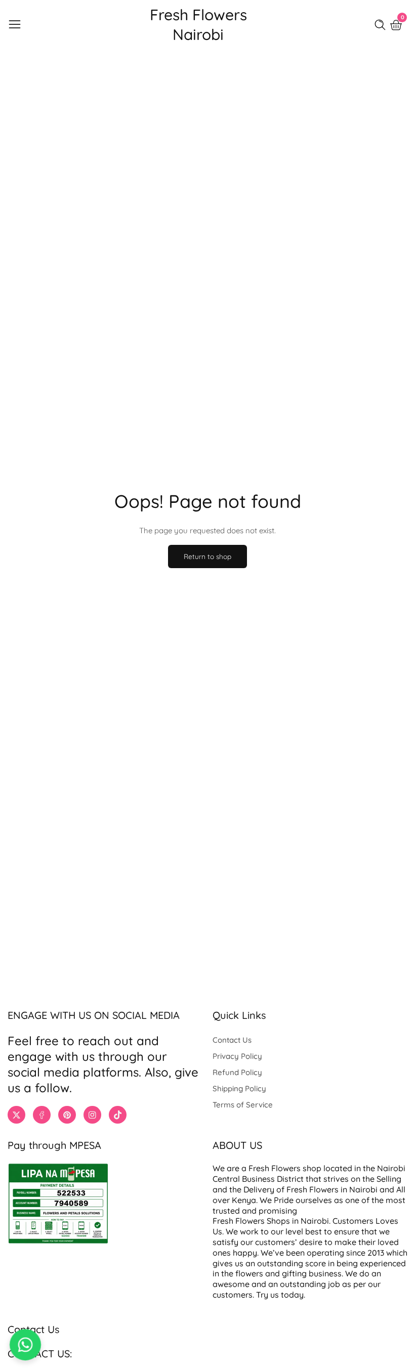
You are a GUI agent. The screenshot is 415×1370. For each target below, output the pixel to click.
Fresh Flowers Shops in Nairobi (271, 1221)
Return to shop (207, 556)
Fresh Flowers (274, 1168)
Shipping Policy (239, 1088)
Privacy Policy (237, 1056)
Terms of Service (243, 1104)
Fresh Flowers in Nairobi (332, 1189)
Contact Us (232, 1040)
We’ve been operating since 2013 (323, 1253)
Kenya (244, 1200)
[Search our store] (382, 24)
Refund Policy (237, 1072)
